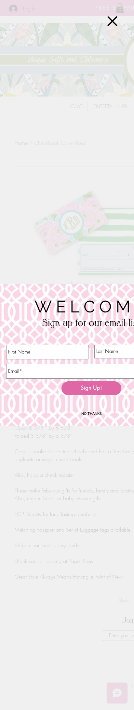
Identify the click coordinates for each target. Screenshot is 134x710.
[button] (112, 21)
